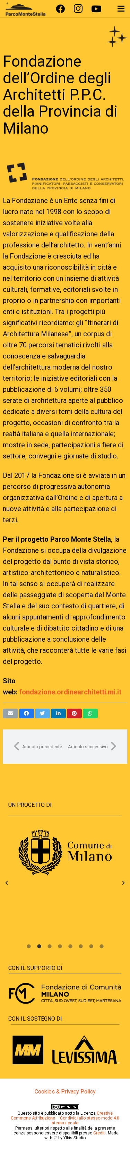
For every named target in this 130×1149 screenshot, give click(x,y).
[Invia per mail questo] (10, 714)
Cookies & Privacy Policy (65, 1091)
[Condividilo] (26, 714)
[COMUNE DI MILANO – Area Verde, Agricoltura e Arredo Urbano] (65, 852)
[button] (6, 882)
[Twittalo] (42, 714)
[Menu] (121, 8)
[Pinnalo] (74, 714)
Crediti (99, 1133)
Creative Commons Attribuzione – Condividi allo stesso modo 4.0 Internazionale (65, 1118)
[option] (65, 852)
